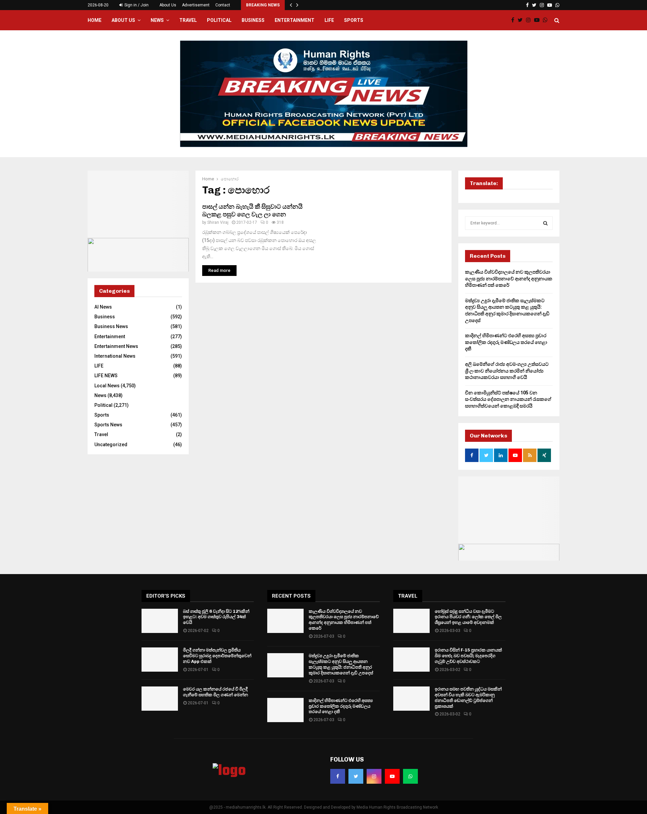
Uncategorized (110, 444)
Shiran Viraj (217, 222)
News (157, 20)
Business (253, 20)
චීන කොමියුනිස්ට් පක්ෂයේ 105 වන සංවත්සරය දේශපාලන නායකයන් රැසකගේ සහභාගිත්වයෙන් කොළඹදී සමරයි (508, 399)
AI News (103, 307)
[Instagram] (530, 20)
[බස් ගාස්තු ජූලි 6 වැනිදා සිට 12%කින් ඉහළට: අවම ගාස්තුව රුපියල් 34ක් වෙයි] (160, 621)
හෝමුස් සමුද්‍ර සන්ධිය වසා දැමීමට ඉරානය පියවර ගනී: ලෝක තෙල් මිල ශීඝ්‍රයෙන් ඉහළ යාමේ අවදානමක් (468, 617)
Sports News (108, 424)
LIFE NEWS (106, 375)
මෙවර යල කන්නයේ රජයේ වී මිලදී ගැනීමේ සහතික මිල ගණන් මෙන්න (215, 691)
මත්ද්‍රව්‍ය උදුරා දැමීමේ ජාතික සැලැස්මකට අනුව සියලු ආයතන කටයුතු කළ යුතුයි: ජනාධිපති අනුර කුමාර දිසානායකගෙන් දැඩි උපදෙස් (341, 664)
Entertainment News (116, 346)
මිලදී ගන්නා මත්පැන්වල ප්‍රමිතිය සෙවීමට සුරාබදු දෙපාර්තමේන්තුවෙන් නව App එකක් (217, 655)
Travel (188, 20)
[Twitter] (522, 20)
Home (94, 20)
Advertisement (196, 5)
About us (123, 20)
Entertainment (294, 20)
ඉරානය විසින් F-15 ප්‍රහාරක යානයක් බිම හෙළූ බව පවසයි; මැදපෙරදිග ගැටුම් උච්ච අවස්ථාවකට (468, 655)
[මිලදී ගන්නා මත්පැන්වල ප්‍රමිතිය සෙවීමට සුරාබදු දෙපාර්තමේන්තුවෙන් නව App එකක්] (160, 659)
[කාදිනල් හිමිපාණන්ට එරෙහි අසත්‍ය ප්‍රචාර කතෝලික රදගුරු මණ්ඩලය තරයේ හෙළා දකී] (285, 710)
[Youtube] (538, 20)
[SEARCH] (545, 223)
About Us (167, 5)
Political (219, 20)
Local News (107, 385)
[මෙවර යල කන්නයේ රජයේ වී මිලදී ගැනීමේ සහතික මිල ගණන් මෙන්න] (160, 698)
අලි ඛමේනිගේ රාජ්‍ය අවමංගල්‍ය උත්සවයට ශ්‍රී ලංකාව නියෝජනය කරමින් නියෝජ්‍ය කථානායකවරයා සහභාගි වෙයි (507, 370)
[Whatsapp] (547, 20)
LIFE (329, 20)
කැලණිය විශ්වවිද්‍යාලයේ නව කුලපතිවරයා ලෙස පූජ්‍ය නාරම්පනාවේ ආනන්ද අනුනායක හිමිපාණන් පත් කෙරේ (508, 278)
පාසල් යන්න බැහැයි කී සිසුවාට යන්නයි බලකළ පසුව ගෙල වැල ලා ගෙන (252, 210)
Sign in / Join (136, 5)
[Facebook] (514, 20)
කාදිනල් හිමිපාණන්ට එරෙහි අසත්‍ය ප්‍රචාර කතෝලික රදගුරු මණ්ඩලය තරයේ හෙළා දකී (506, 342)
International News (114, 356)
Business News (111, 326)
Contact (222, 5)
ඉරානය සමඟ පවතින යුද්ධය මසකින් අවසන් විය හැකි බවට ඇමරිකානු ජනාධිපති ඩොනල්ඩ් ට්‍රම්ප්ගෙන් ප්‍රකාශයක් (468, 697)
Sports (353, 20)
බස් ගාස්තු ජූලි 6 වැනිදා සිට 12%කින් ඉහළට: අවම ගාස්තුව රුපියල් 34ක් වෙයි (216, 617)
